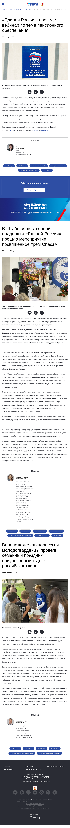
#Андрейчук (57, 535)
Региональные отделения (55, 766)
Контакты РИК (8, 769)
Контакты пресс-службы (33, 769)
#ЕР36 (47, 170)
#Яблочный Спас (56, 531)
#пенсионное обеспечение (28, 170)
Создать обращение (34, 190)
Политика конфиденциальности (35, 805)
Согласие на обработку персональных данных (35, 808)
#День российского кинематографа (22, 753)
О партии (6, 766)
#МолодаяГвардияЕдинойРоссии (49, 753)
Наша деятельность (15, 9)
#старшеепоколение (58, 165)
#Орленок (41, 748)
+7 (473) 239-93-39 (35, 777)
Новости (25, 9)
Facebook (34, 130)
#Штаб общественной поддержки (20, 535)
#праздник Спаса (42, 535)
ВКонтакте (44, 130)
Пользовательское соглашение (35, 803)
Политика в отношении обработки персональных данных (35, 807)
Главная (4, 9)
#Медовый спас (40, 531)
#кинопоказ (54, 748)
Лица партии (29, 766)
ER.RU (11, 130)
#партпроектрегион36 (39, 165)
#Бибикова (22, 165)
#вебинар (9, 165)
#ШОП (25, 531)
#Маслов (28, 748)
